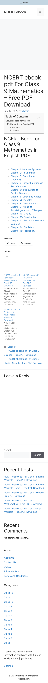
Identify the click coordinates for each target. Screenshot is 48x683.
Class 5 (8, 624)
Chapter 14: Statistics (22, 227)
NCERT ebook (15, 12)
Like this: (16, 130)
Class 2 (8, 638)
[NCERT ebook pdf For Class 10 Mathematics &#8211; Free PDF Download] (13, 324)
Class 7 (8, 615)
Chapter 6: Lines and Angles (26, 196)
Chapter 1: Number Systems (26, 169)
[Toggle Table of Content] (38, 117)
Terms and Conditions (16, 576)
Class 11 (8, 597)
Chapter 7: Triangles (21, 200)
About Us (9, 557)
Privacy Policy (11, 571)
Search (7, 450)
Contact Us (10, 562)
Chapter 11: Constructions (24, 217)
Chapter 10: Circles (21, 213)
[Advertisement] (24, 44)
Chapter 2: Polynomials (23, 172)
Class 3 (8, 633)
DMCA (7, 567)
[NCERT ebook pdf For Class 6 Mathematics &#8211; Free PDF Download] (13, 290)
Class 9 (12, 346)
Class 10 (8, 602)
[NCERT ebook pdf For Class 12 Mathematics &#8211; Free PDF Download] (32, 290)
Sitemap (8, 666)
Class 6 (8, 620)
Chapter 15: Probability (23, 230)
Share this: (16, 127)
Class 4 (8, 629)
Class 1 (8, 643)
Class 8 (8, 611)
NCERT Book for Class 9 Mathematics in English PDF (20, 122)
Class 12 (8, 592)
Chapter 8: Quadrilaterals (24, 203)
